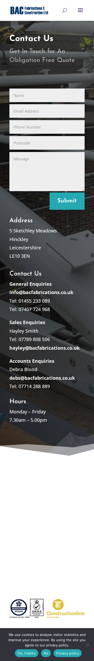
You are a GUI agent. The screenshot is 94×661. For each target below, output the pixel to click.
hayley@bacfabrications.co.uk (44, 348)
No (46, 653)
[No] (87, 644)
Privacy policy (67, 653)
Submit (67, 201)
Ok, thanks (26, 653)
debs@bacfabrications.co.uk (42, 378)
